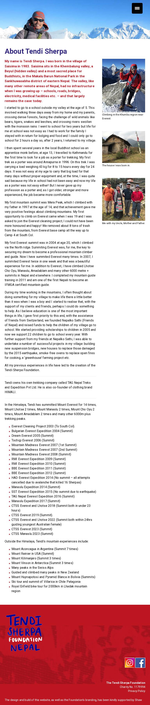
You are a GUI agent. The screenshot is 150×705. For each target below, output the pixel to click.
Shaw (138, 699)
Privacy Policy (136, 691)
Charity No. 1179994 (132, 686)
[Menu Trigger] (137, 8)
